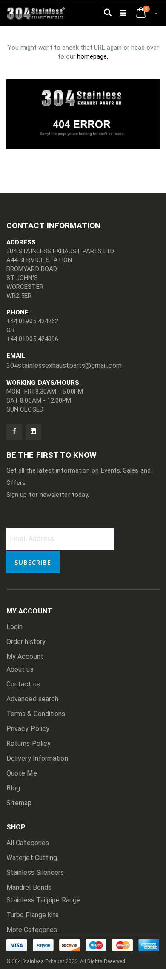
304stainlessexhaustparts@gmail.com (64, 365)
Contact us (23, 684)
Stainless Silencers (35, 872)
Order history (26, 642)
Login (14, 627)
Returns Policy (28, 743)
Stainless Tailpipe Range (43, 900)
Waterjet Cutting (31, 858)
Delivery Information (37, 758)
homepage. (92, 56)
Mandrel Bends (29, 887)
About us (20, 669)
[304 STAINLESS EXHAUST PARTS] (38, 13)
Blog (13, 788)
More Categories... (33, 930)
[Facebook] (14, 432)
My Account (24, 657)
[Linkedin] (33, 432)
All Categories (27, 843)
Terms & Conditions (35, 714)
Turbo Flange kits (32, 915)
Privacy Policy (27, 729)
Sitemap (19, 803)
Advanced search (32, 699)
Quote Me (21, 773)
